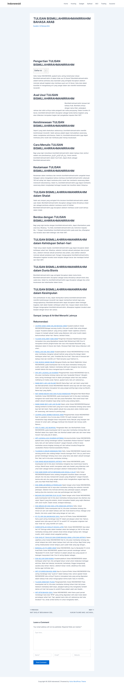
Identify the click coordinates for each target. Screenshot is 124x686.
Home (66, 4)
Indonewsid (14, 3)
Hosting (73, 4)
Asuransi (112, 4)
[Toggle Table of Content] (45, 70)
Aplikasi (89, 4)
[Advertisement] (62, 42)
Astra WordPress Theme (77, 681)
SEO (96, 4)
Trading (103, 4)
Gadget (81, 4)
